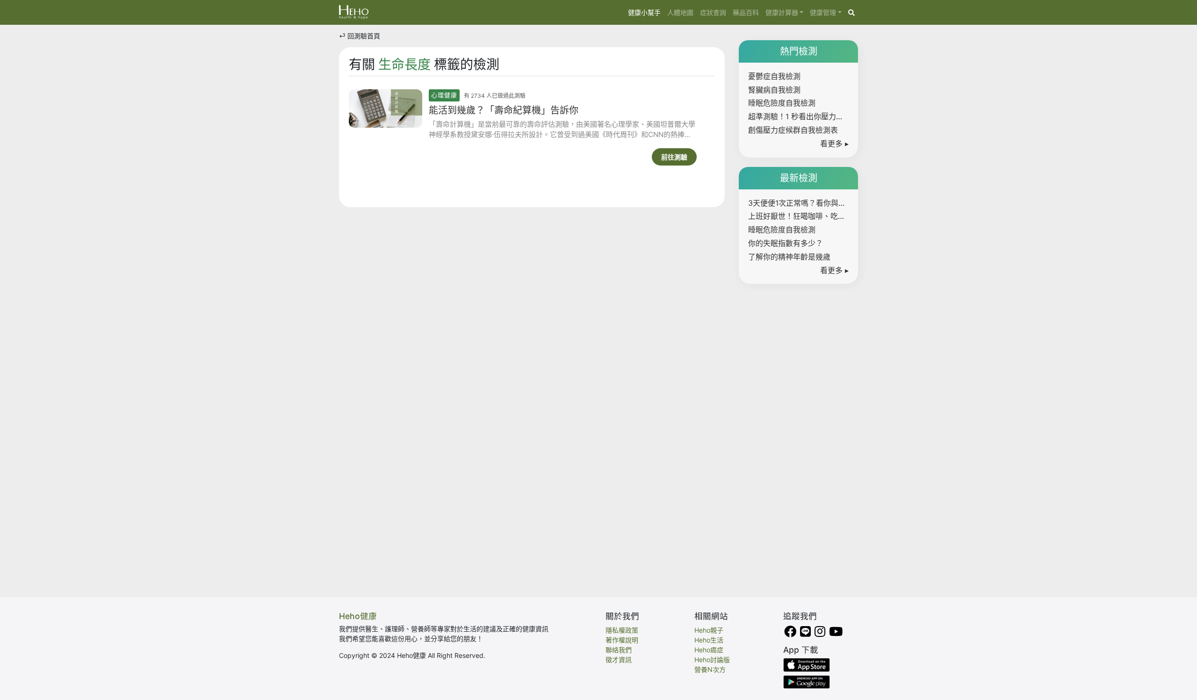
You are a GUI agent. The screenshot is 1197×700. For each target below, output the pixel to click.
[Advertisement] (798, 433)
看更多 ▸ (834, 143)
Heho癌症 (708, 650)
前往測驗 (674, 157)
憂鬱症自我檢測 (774, 76)
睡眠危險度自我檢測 (781, 103)
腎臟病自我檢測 (774, 89)
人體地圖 (680, 12)
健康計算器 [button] (781, 12)
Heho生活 (708, 640)
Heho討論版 (712, 660)
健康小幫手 (646, 12)
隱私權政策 (622, 630)
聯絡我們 (619, 650)
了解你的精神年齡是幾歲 (789, 256)
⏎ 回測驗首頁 (359, 36)
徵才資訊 (619, 660)
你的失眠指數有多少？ (785, 243)
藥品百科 (746, 12)
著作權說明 (622, 640)
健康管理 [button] (823, 12)
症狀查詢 (713, 12)
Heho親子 (708, 630)
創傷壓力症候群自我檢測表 (793, 130)
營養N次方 (710, 669)
